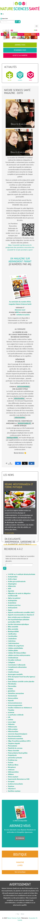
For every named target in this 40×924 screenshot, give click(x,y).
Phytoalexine (12, 746)
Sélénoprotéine (13, 772)
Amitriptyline (12, 601)
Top (17, 914)
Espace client (5, 18)
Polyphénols (12, 755)
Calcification (12, 634)
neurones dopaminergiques (17, 734)
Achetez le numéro (23, 315)
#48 (17, 312)
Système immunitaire (15, 784)
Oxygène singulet (14, 743)
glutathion (11, 691)
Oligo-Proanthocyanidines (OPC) (19, 741)
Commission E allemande (16, 665)
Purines (10, 763)
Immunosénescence (15, 703)
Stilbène (11, 774)
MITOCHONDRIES (23, 387)
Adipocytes (12, 586)
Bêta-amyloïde (13, 627)
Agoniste (11, 591)
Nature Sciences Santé (14, 918)
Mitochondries (13, 731)
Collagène (11, 662)
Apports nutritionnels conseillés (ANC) (21, 612)
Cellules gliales (13, 650)
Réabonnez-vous (20, 50)
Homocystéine (13, 698)
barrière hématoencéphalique (18, 624)
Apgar (10, 610)
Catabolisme (12, 639)
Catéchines (12, 641)
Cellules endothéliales (15, 648)
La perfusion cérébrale (15, 715)
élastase (10, 679)
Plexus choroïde (13, 751)
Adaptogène (12, 584)
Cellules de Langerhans (16, 646)
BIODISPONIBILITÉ (24, 423)
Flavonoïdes (12, 686)
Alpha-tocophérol (14, 598)
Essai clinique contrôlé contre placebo (21, 682)
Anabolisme (12, 603)
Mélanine (11, 724)
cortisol (10, 670)
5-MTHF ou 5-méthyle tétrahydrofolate (21, 574)
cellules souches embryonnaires (19, 655)
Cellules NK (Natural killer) (17, 653)
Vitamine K (12, 789)
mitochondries (19, 398)
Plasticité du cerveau (15, 748)
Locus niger (12, 722)
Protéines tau (12, 760)
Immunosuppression (15, 705)
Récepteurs (12, 767)
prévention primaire (15, 758)
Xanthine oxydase (14, 791)
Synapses (11, 782)
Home (22, 914)
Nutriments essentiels (15, 739)
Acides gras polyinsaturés (16, 581)
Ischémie (11, 712)
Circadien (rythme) (14, 660)
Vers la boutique (20, 872)
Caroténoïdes (12, 636)
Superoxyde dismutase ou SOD (18, 779)
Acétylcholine (12, 577)
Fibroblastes (12, 684)
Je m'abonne (20, 838)
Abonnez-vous (20, 45)
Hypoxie (11, 701)
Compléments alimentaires (17, 667)
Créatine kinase (13, 672)
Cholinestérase (13, 658)
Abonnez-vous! (20, 310)
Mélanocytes (12, 727)
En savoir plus (9, 533)
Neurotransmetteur (14, 736)
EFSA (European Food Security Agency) (21, 677)
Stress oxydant (13, 777)
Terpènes (11, 786)
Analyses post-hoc (14, 605)
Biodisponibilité (13, 631)
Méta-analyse (12, 729)
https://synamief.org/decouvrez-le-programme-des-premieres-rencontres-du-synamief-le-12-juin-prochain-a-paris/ (20, 247)
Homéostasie (12, 696)
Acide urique (12, 579)
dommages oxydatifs (15, 674)
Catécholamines (13, 643)
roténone (11, 770)
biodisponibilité (12, 438)
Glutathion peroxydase (16, 693)
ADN (9, 589)
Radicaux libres (13, 765)
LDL (9, 717)
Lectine (10, 720)
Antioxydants (12, 608)
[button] (2, 34)
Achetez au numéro (20, 55)
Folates (10, 689)
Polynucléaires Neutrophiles (17, 753)
